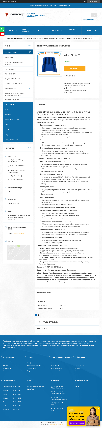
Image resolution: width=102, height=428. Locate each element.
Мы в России (55, 365)
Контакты (55, 30)
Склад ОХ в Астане (11, 140)
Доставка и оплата (70, 30)
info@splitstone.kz (19, 233)
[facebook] (36, 315)
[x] (38, 315)
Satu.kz (60, 422)
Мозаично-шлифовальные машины (14, 63)
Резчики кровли (10, 74)
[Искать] (94, 15)
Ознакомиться (64, 5)
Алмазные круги (10, 88)
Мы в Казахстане (56, 363)
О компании (7, 368)
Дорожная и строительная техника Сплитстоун (23, 38)
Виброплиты (9, 57)
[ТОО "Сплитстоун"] (15, 16)
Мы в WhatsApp (56, 371)
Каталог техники (25, 30)
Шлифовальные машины (35, 363)
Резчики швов (9, 69)
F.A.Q (6, 135)
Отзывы (8, 115)
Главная (10, 30)
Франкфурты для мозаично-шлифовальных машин (57, 38)
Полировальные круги (12, 100)
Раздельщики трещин (12, 79)
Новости (8, 125)
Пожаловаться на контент (56, 424)
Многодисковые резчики (13, 84)
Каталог (5, 365)
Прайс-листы (9, 105)
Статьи (7, 130)
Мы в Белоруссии (56, 368)
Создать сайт (6, 1)
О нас (40, 30)
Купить (76, 68)
